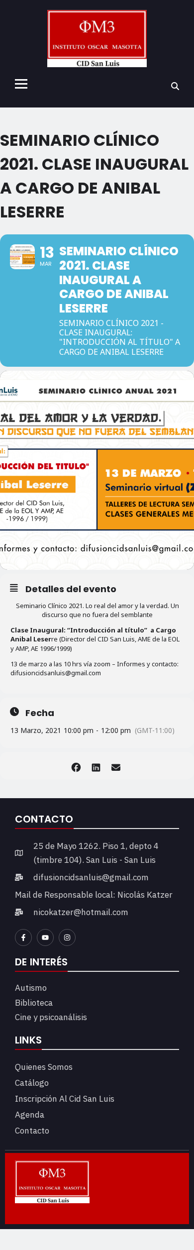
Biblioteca (34, 1002)
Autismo (31, 987)
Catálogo (32, 1082)
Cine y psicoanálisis (51, 1017)
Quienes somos (44, 1066)
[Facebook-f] (23, 937)
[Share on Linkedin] (95, 765)
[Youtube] (45, 937)
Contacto (32, 1130)
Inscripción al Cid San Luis (64, 1098)
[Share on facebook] (76, 765)
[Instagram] (67, 937)
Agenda (29, 1114)
